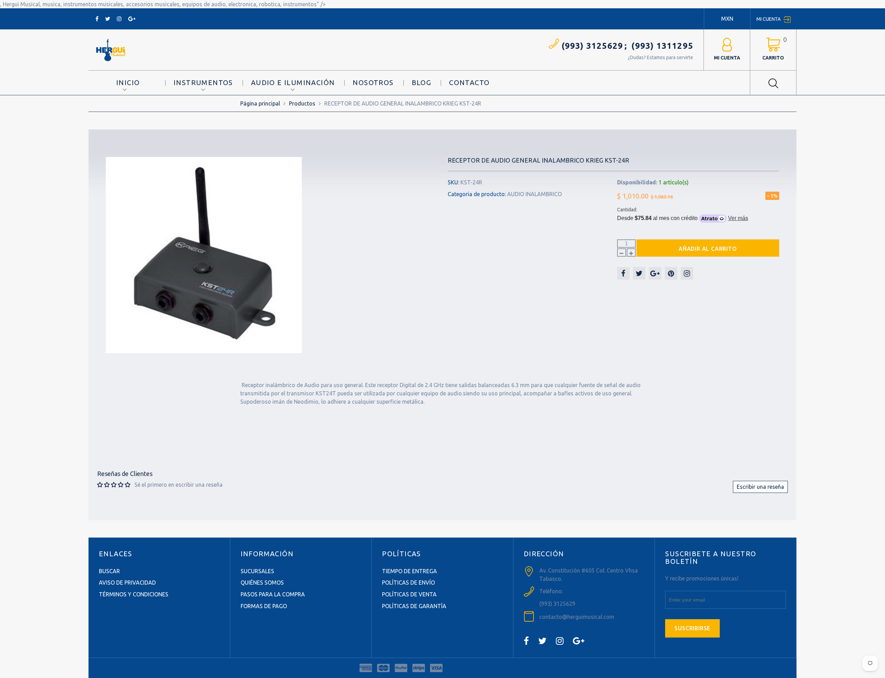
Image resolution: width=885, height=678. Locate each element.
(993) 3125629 (592, 46)
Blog (421, 82)
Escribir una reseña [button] (760, 487)
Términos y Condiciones (133, 594)
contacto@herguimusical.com (576, 617)
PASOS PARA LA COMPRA (273, 594)
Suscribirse (692, 628)
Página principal (260, 103)
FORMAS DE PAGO (264, 606)
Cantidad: (627, 209)
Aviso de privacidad (127, 582)
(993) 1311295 (662, 46)
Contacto (469, 82)
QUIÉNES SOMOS (262, 582)
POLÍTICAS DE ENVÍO (408, 582)
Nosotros (373, 82)
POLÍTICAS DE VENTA (409, 594)
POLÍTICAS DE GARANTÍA (414, 606)
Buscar (109, 571)
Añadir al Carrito (708, 249)
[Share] (623, 273)
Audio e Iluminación (293, 82)
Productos (302, 103)
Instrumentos (203, 82)
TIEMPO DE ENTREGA (409, 571)
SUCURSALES (257, 571)
